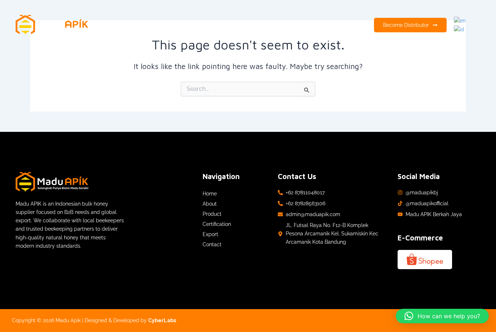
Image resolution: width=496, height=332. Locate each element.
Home (173, 25)
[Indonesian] (459, 29)
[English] (460, 20)
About (198, 25)
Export (293, 25)
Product (225, 25)
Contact (321, 25)
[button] (442, 316)
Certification (260, 25)
